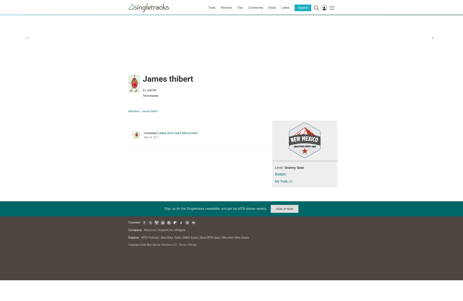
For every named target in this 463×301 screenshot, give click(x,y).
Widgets (180, 230)
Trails (211, 7)
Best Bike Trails (171, 237)
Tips (240, 7)
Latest (285, 7)
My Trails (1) (284, 181)
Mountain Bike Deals (235, 237)
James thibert (150, 111)
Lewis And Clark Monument (177, 132)
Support (303, 7)
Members (133, 111)
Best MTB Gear (210, 237)
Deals (272, 7)
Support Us (165, 230)
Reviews (226, 7)
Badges (280, 174)
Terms (182, 244)
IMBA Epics (190, 237)
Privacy (192, 244)
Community (255, 7)
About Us (150, 230)
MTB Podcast (150, 237)
